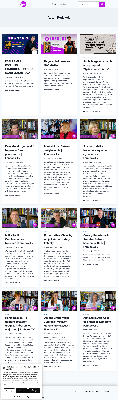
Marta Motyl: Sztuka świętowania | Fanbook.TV (57, 150)
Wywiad (8, 143)
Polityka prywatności (92, 391)
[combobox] (88, 4)
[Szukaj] (102, 4)
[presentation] (20, 44)
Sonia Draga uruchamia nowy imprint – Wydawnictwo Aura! (97, 65)
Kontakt (63, 4)
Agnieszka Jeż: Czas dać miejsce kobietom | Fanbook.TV (98, 321)
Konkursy (8, 58)
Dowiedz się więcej (13, 90)
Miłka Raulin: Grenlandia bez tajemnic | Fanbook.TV (19, 239)
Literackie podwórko (90, 58)
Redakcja (11, 77)
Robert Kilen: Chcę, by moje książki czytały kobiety (58, 239)
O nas (54, 4)
